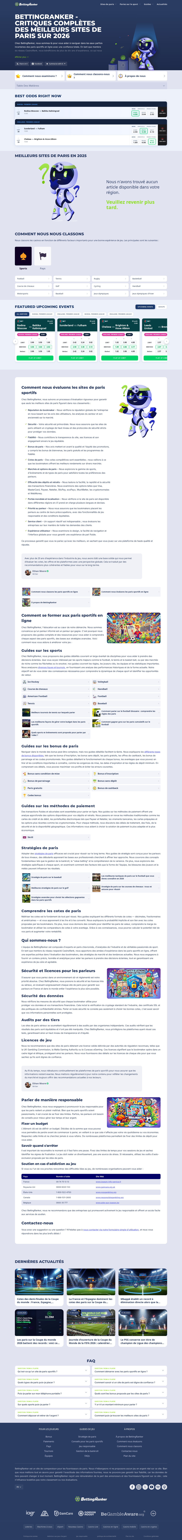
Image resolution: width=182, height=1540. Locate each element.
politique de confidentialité (106, 1536)
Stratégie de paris (87, 1436)
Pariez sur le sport (129, 4)
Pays (48, 1446)
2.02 (48, 347)
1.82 (117, 342)
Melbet (22, 351)
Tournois (48, 1451)
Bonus (49, 1436)
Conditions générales (151, 1536)
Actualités (162, 4)
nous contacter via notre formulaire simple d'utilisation (111, 1229)
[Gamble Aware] (123, 1513)
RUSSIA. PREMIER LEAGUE (42, 314)
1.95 (48, 342)
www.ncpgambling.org (106, 1192)
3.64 (40, 347)
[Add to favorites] (18, 110)
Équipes (49, 1455)
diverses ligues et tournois (51, 667)
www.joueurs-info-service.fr (108, 1182)
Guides (147, 4)
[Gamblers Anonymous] (44, 1513)
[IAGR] (30, 1513)
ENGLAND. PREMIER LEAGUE (68, 314)
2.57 (159, 342)
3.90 (32, 342)
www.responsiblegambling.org (110, 1197)
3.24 (82, 342)
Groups (161, 307)
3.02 (90, 342)
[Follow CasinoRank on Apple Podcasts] (164, 1487)
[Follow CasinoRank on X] (145, 1487)
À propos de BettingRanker (129, 1436)
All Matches (22, 314)
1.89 (117, 347)
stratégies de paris (44, 853)
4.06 (32, 347)
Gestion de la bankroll (87, 1451)
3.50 (40, 342)
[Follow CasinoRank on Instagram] (138, 1487)
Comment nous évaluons (129, 1441)
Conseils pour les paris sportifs (87, 1441)
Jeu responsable (87, 1446)
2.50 (74, 347)
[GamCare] (63, 1513)
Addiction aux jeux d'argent (57, 1536)
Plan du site (129, 1455)
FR (18, 1487)
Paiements (48, 1441)
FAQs (87, 1455)
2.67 (159, 347)
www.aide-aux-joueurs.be (107, 1203)
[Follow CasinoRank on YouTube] (151, 1487)
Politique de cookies (30, 1536)
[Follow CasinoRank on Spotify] (158, 1487)
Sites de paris (107, 4)
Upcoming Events (145, 307)
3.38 (82, 347)
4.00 (133, 342)
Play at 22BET (35, 358)
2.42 (74, 342)
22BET (23, 342)
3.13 (90, 347)
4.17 (133, 347)
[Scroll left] (15, 341)
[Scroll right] (166, 341)
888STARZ (22, 347)
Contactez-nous (130, 1451)
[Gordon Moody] (87, 1513)
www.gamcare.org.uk (105, 1187)
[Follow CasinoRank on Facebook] (132, 1487)
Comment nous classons (129, 1446)
